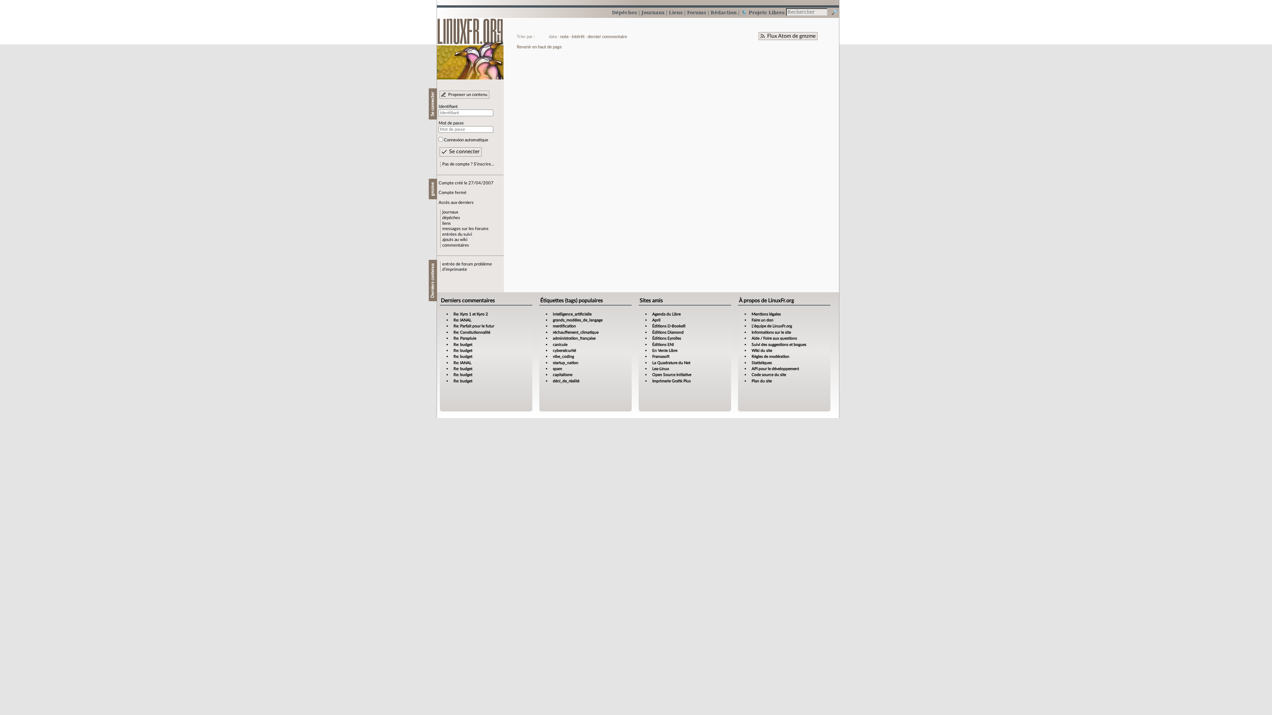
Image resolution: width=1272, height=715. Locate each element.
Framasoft (660, 356)
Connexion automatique (466, 140)
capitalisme (562, 375)
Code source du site (769, 375)
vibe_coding (563, 356)
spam (557, 369)
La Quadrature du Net (671, 363)
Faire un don (762, 320)
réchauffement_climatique (576, 332)
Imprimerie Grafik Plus (671, 381)
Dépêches (624, 12)
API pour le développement (775, 369)
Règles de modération (770, 356)
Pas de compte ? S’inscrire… (468, 164)
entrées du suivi (457, 234)
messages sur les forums (465, 229)
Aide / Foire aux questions (774, 338)
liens (446, 223)
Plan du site (762, 381)
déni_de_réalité (566, 381)
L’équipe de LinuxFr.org (772, 326)
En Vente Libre (664, 351)
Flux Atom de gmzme (791, 36)
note (564, 37)
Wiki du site (762, 351)
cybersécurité (564, 351)
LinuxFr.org (470, 45)
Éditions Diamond (668, 332)
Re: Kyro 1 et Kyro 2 (470, 314)
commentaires (455, 245)
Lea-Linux (660, 369)
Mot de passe (451, 123)
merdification (564, 326)
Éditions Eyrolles (666, 338)
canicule (560, 345)
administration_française (574, 338)
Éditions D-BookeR (669, 326)
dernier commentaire (607, 37)
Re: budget (462, 345)
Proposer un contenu (467, 95)
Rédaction (724, 12)
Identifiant (448, 107)
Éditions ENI (663, 345)
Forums (696, 12)
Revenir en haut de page (539, 47)
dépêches (451, 218)
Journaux (652, 12)
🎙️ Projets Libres (763, 12)
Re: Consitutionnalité (471, 332)
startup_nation (565, 363)
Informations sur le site (771, 332)
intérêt (578, 37)
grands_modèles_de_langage (578, 320)
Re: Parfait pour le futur (473, 326)
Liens (676, 12)
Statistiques (762, 363)
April (656, 320)
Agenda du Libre (666, 314)
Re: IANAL (462, 320)
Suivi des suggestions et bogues (779, 345)
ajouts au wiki (454, 240)
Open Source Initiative (671, 375)
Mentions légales (766, 314)
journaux (450, 212)
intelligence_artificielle (572, 314)
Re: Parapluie (464, 338)
